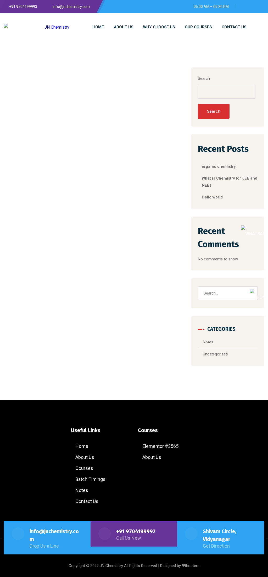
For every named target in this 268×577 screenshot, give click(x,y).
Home (81, 446)
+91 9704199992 (135, 531)
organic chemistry (219, 166)
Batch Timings (90, 479)
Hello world (212, 197)
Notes (208, 342)
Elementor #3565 (160, 446)
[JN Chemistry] (36, 27)
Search (204, 78)
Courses (84, 468)
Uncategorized (215, 354)
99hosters (190, 565)
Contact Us (86, 501)
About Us (84, 457)
